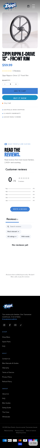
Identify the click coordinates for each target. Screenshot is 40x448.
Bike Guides (6, 403)
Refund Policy (7, 381)
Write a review (20, 209)
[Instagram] (4, 325)
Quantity (6, 80)
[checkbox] (25, 237)
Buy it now (20, 98)
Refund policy (8, 431)
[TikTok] (21, 325)
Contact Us (6, 359)
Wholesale (6, 417)
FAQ (3, 346)
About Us (5, 394)
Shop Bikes (6, 337)
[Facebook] (10, 325)
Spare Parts (6, 342)
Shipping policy (21, 433)
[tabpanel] (20, 247)
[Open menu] (33, 6)
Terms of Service (8, 372)
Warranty (5, 368)
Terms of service (31, 431)
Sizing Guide (6, 408)
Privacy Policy (7, 377)
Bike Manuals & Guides (10, 363)
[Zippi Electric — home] (10, 6)
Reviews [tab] (12, 219)
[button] (20, 188)
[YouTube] (15, 325)
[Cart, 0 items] (28, 6)
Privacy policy (19, 431)
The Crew (5, 412)
